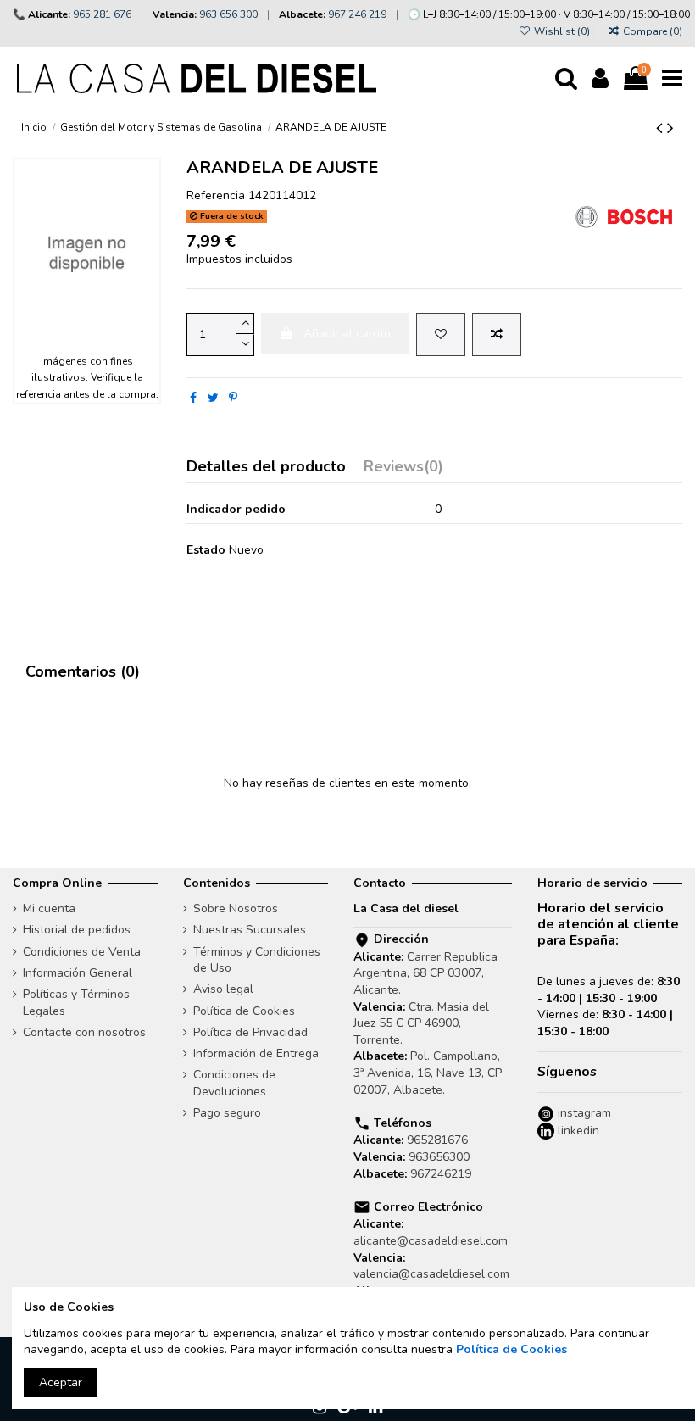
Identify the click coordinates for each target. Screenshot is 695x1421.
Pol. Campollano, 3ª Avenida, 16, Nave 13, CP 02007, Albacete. (427, 1072)
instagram (582, 1113)
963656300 (439, 1157)
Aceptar (60, 1382)
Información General (77, 973)
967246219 (440, 1174)
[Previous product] (661, 128)
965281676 (437, 1140)
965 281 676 (102, 14)
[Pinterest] (233, 398)
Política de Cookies (244, 1011)
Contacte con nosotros (84, 1032)
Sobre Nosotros (235, 908)
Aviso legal (223, 989)
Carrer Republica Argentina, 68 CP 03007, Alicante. (425, 973)
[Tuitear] (213, 398)
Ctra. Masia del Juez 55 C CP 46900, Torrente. (421, 1023)
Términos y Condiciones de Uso (256, 960)
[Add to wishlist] (440, 334)
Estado (205, 550)
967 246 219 (357, 14)
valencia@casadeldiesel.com (431, 1274)
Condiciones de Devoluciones (234, 1083)
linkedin (576, 1131)
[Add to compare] (496, 334)
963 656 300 (228, 14)
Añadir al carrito (347, 334)
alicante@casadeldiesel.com (430, 1241)
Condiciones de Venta (82, 952)
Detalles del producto (266, 467)
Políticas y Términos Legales (76, 1002)
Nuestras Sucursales (249, 930)
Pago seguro (227, 1113)
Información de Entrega (256, 1053)
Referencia (215, 195)
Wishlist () (561, 31)
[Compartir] (193, 398)
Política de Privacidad (250, 1032)
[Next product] (670, 128)
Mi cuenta (49, 908)
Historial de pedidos (77, 930)
